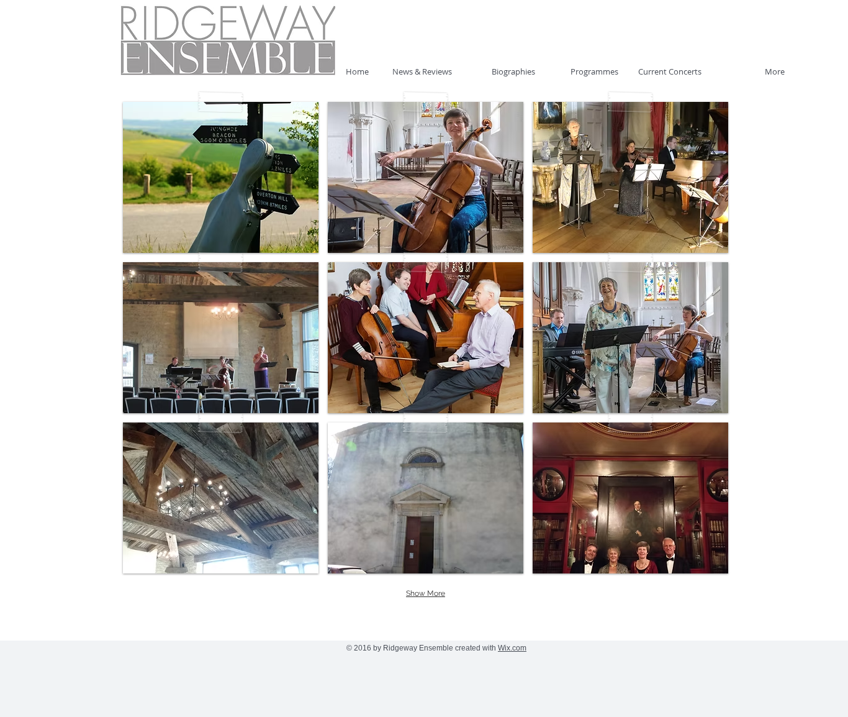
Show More (425, 593)
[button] (220, 177)
